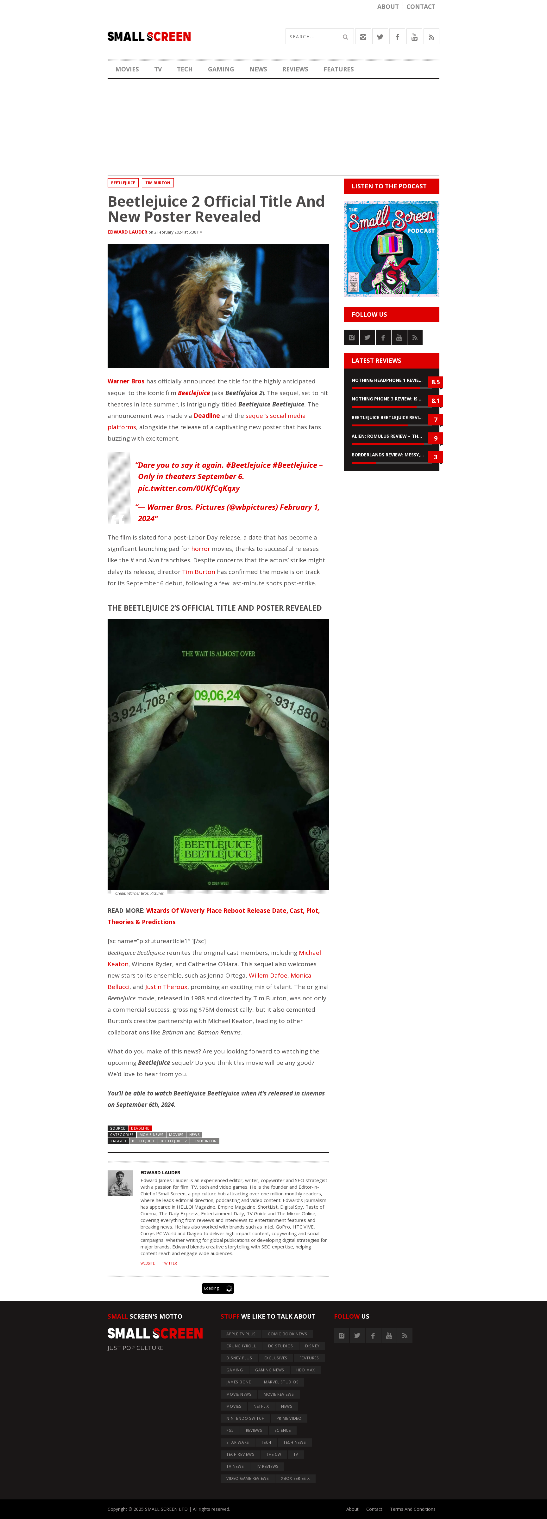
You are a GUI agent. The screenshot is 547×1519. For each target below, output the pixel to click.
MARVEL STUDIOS (281, 1382)
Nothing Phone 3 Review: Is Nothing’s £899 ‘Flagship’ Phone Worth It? (392, 399)
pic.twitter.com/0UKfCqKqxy (189, 488)
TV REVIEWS (267, 1466)
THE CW (273, 1454)
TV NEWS (235, 1466)
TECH (185, 69)
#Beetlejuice (248, 465)
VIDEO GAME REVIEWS (247, 1478)
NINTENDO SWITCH (245, 1418)
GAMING (221, 69)
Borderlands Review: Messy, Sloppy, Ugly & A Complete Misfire (392, 455)
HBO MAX (305, 1370)
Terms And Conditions (413, 1509)
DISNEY (312, 1346)
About (388, 7)
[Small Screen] (191, 36)
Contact (421, 7)
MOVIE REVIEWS (279, 1394)
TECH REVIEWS (240, 1454)
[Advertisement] (273, 131)
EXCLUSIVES (276, 1358)
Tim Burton (157, 183)
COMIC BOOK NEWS (287, 1334)
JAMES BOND (239, 1382)
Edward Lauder (127, 232)
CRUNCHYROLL (241, 1346)
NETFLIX (261, 1406)
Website (148, 1263)
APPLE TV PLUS (241, 1334)
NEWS (258, 69)
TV (158, 69)
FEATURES (339, 69)
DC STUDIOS (280, 1346)
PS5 (230, 1430)
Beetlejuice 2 (174, 1140)
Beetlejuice (123, 183)
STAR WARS (237, 1442)
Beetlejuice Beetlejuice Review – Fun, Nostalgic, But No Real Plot (392, 417)
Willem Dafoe (268, 975)
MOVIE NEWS (151, 1134)
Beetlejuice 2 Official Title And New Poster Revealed (216, 208)
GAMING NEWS (269, 1370)
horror (200, 549)
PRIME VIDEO (289, 1418)
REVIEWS (295, 69)
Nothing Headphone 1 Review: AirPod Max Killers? (392, 380)
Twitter (169, 1263)
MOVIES (127, 69)
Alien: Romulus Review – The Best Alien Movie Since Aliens (392, 436)
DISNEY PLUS (239, 1358)
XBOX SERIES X (295, 1478)
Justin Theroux (166, 987)
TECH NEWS (294, 1442)
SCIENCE (282, 1430)
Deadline (140, 1128)
